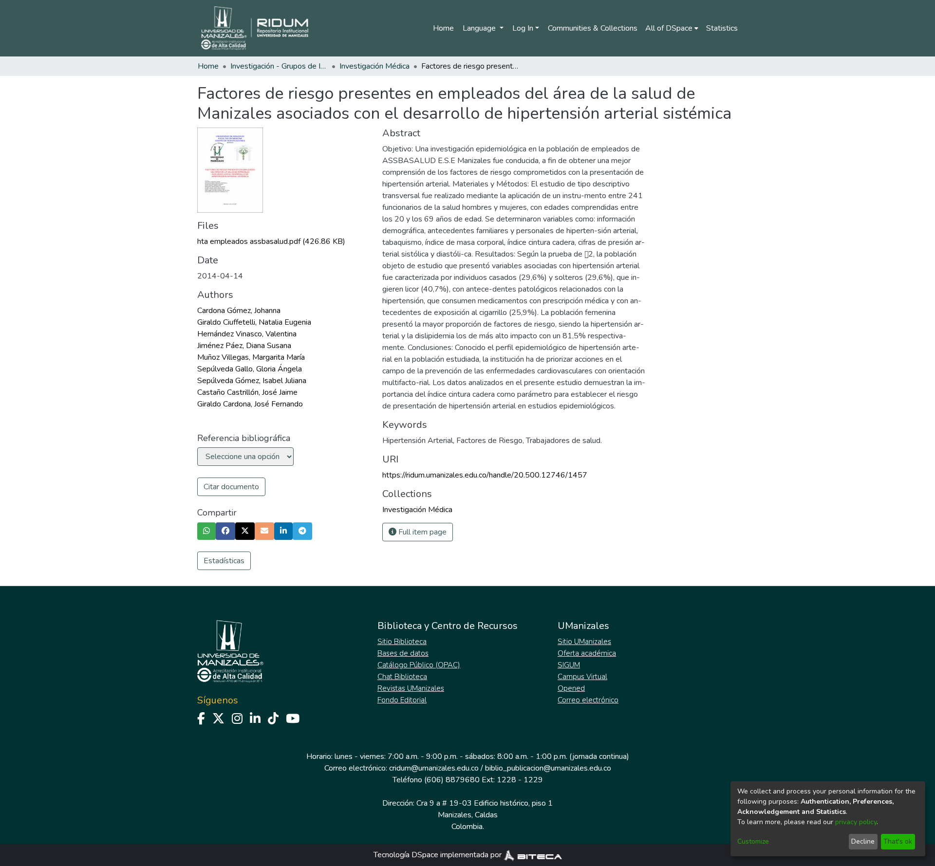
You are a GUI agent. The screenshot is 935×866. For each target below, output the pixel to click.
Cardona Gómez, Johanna (238, 310)
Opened (571, 688)
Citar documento (231, 486)
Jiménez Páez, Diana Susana (244, 345)
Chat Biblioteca (402, 677)
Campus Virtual (582, 677)
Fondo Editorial (402, 700)
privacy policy (856, 822)
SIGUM (569, 665)
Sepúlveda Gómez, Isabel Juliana (251, 380)
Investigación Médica (374, 66)
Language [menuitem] (480, 28)
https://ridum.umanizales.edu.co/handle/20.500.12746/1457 (484, 475)
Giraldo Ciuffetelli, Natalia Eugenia (254, 322)
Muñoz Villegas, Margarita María (251, 357)
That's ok (897, 841)
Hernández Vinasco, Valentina (247, 334)
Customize (753, 841)
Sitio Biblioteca (402, 641)
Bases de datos (403, 653)
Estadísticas (224, 560)
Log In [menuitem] (522, 28)
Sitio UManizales (584, 641)
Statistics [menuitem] (722, 28)
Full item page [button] (421, 532)
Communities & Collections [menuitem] (592, 28)
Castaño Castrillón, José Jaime (247, 392)
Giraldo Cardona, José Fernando (250, 404)
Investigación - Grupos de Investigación (279, 66)
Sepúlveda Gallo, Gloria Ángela (249, 369)
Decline (863, 841)
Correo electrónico (588, 700)
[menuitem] (671, 28)
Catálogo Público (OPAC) (418, 665)
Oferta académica (587, 653)
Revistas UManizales (410, 688)
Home (443, 28)
